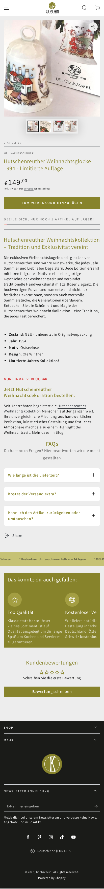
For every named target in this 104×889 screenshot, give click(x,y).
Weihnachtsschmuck (19, 153)
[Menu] (6, 8)
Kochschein (44, 872)
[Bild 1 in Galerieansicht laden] (33, 126)
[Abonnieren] (97, 806)
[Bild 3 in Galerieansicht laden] (58, 126)
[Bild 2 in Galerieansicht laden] (45, 126)
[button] (84, 8)
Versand (29, 188)
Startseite (11, 142)
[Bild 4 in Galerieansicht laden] (70, 126)
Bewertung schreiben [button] (52, 691)
